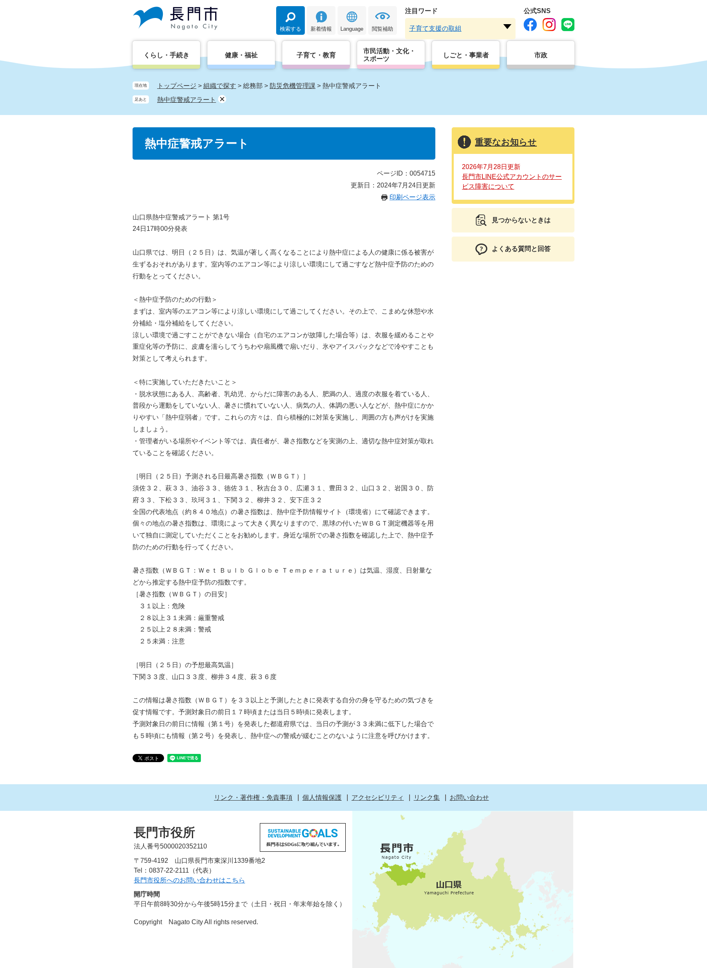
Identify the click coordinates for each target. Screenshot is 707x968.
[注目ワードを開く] (507, 26)
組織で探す (219, 85)
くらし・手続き (166, 55)
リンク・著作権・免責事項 (253, 797)
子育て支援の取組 (435, 28)
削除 (222, 99)
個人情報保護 (322, 797)
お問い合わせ (469, 797)
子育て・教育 (316, 55)
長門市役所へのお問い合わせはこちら (189, 880)
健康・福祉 (241, 55)
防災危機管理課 (292, 85)
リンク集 (427, 797)
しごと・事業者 (466, 55)
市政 (540, 55)
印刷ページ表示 (412, 197)
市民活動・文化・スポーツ (389, 54)
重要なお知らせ (506, 142)
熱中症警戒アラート (186, 99)
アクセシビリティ (377, 797)
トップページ (176, 85)
